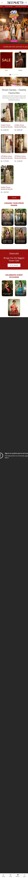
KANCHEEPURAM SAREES (7, 71)
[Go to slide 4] (14, 74)
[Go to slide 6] (16, 74)
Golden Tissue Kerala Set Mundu (7, 126)
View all (14, 197)
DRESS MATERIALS (21, 70)
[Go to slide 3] (12, 74)
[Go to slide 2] (11, 74)
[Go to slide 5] (15, 74)
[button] (2, 2)
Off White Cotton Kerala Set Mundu (7, 157)
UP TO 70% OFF (14, 265)
